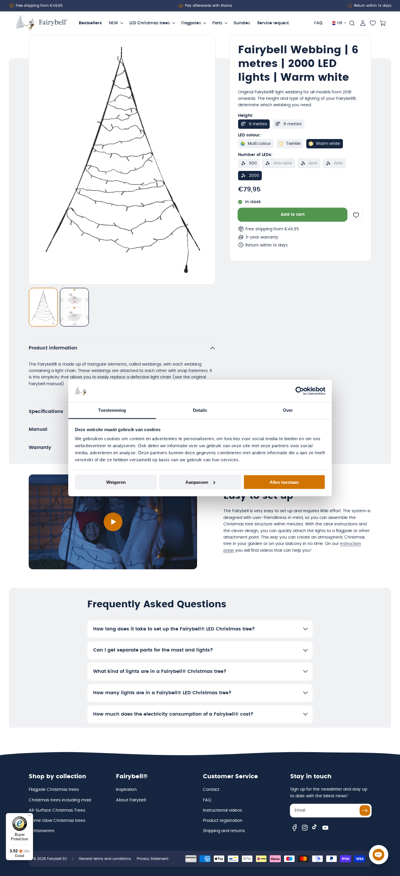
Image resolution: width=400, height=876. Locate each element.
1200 (313, 163)
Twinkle (293, 144)
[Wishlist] (372, 23)
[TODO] (43, 307)
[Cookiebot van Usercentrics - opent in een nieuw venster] (299, 391)
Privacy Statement (152, 858)
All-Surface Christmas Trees (57, 810)
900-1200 (282, 163)
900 (253, 163)
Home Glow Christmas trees (57, 821)
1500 (338, 163)
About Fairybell (131, 800)
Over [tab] (288, 410)
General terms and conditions (105, 858)
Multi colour (259, 144)
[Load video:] (113, 521)
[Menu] (29, 816)
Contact (211, 790)
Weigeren (116, 481)
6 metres (258, 124)
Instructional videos (222, 810)
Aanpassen (196, 481)
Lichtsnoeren (41, 831)
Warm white (328, 144)
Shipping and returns (224, 831)
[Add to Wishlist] (356, 215)
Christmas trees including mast (60, 800)
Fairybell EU (57, 858)
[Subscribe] (365, 810)
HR (340, 23)
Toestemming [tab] (112, 410)
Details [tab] (200, 410)
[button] (352, 23)
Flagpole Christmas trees (54, 790)
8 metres (292, 124)
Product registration (222, 821)
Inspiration (126, 790)
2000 (254, 176)
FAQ (207, 800)
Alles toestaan (284, 481)
